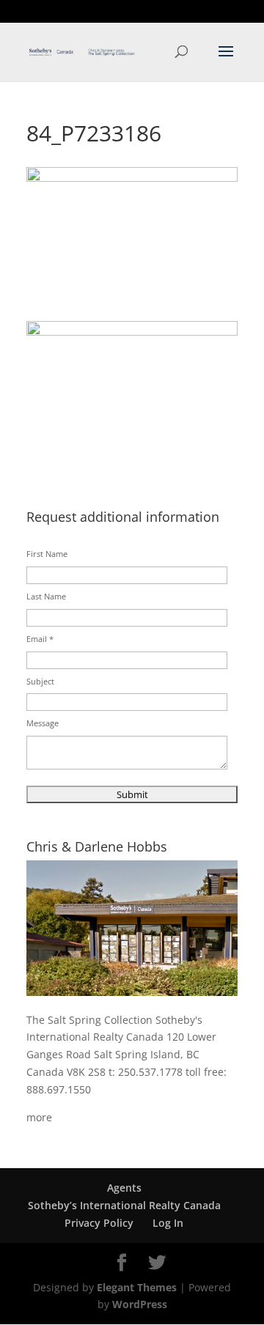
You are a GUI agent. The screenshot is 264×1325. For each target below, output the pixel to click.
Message (42, 722)
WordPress (139, 1304)
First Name (46, 553)
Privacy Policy (99, 1223)
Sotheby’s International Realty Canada (124, 1205)
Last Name (46, 596)
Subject (40, 681)
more (39, 1117)
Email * (40, 638)
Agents (124, 1188)
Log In (168, 1223)
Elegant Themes (137, 1287)
